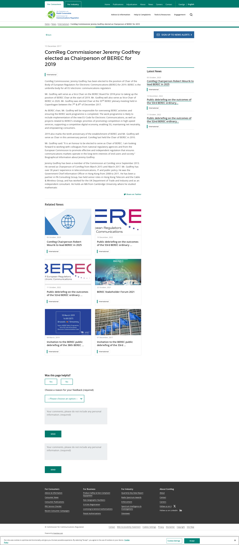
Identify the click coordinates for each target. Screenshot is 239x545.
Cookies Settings (149, 527)
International (51, 75)
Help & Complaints (142, 14)
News (150, 4)
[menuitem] (54, 4)
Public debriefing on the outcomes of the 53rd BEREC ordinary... (169, 101)
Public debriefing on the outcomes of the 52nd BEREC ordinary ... (67, 293)
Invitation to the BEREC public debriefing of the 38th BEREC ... (65, 343)
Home (107, 4)
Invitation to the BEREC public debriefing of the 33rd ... (115, 343)
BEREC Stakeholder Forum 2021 (116, 291)
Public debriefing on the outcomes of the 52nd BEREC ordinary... (169, 120)
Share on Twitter (133, 194)
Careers (159, 4)
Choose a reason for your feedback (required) (69, 389)
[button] (191, 14)
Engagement (179, 14)
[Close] (235, 540)
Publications (118, 4)
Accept (192, 541)
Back (49, 35)
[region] (119, 540)
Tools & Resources (162, 14)
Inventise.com (58, 533)
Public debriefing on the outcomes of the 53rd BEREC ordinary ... (117, 243)
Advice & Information (120, 14)
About (142, 4)
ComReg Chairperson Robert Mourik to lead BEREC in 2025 (64, 243)
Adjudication (131, 4)
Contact (169, 4)
